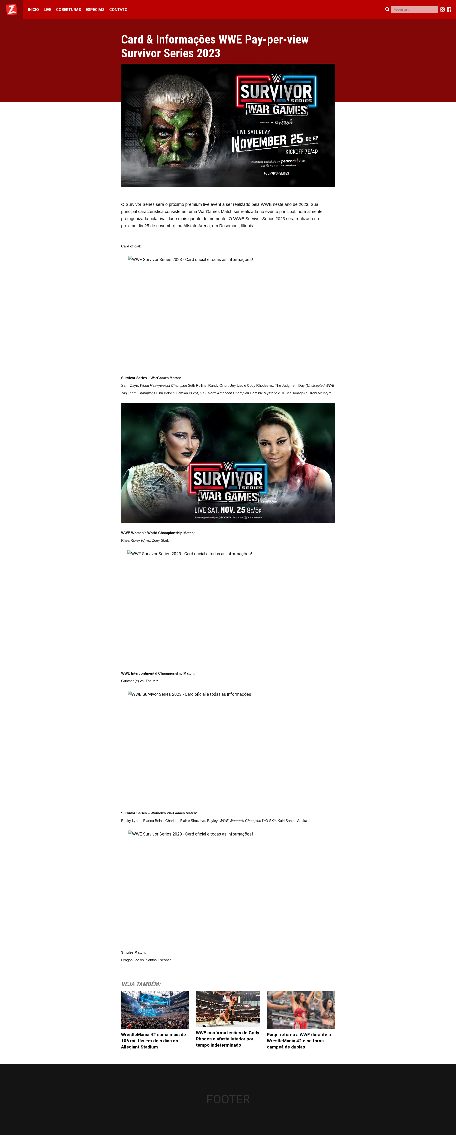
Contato (118, 9)
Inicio (33, 9)
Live (47, 9)
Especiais (95, 9)
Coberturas (68, 9)
